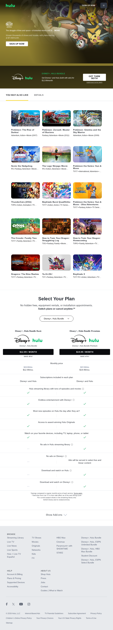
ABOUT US (45, 571)
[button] (17, 94)
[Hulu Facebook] (9, 604)
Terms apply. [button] (78, 493)
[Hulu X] (15, 604)
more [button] (57, 31)
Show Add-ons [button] (54, 515)
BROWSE (11, 534)
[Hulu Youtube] (23, 604)
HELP (9, 571)
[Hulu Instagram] (29, 604)
